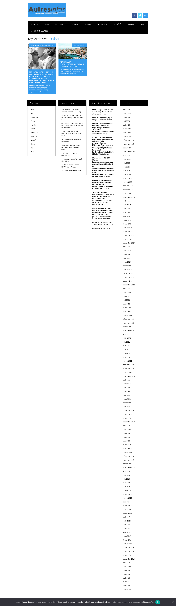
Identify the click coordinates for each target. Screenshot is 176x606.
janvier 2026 (127, 136)
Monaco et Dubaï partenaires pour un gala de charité (72, 64)
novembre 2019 (128, 414)
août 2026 (126, 110)
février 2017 (127, 540)
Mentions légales (39, 31)
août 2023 (126, 247)
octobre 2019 (127, 418)
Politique (102, 24)
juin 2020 (126, 388)
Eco (32, 113)
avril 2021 (126, 350)
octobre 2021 (127, 327)
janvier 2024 (127, 228)
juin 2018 (126, 479)
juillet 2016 (127, 567)
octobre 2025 (127, 148)
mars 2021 (127, 353)
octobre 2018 (127, 464)
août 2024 (126, 201)
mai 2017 (126, 528)
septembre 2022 (129, 285)
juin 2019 (126, 433)
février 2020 (127, 403)
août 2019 (126, 426)
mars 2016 (127, 582)
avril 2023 (126, 258)
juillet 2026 (127, 113)
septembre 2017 (129, 513)
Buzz (46, 24)
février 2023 (127, 266)
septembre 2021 (129, 330)
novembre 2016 (128, 551)
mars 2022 (127, 308)
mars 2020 (127, 399)
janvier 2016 (127, 589)
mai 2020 (126, 391)
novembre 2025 (128, 144)
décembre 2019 (128, 411)
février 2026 (127, 133)
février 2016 (127, 586)
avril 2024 (126, 216)
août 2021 (126, 334)
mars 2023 (127, 262)
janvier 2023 (127, 270)
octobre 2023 (127, 239)
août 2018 (126, 471)
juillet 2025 (127, 159)
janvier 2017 (127, 544)
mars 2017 (127, 536)
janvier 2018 (127, 498)
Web (142, 24)
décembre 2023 (128, 232)
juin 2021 (126, 342)
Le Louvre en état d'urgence (71, 171)
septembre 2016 (129, 559)
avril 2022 (126, 304)
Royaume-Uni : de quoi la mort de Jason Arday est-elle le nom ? (72, 118)
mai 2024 (126, 213)
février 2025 (127, 178)
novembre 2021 (128, 323)
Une (49, 45)
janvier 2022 (127, 315)
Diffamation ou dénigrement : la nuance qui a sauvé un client (71, 147)
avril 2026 (126, 125)
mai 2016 (126, 574)
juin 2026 (126, 117)
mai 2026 (126, 121)
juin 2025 (126, 163)
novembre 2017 (128, 506)
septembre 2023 (129, 243)
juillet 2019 (127, 429)
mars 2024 (127, 220)
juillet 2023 (127, 251)
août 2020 (126, 380)
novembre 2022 (128, 277)
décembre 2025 (128, 140)
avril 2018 (126, 487)
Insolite (38, 45)
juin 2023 (126, 254)
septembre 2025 (129, 152)
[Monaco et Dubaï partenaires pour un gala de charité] (72, 59)
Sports (130, 24)
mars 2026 (127, 129)
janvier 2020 (127, 407)
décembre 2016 (128, 548)
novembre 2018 (128, 460)
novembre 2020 (128, 369)
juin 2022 (126, 296)
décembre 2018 (128, 456)
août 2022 (126, 289)
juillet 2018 (127, 475)
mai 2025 (126, 167)
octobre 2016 (127, 555)
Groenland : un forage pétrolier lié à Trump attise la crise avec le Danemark (72, 126)
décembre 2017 (128, 502)
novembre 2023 (128, 235)
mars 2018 (127, 490)
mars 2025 (127, 174)
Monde (88, 24)
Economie (60, 24)
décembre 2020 (128, 365)
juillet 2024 (127, 205)
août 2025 (126, 155)
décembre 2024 (128, 186)
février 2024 (127, 224)
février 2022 (127, 311)
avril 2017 (126, 532)
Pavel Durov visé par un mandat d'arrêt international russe (71, 133)
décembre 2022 (128, 273)
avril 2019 (126, 441)
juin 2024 (126, 209)
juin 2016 (126, 570)
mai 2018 (126, 483)
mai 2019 (126, 437)
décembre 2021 (128, 319)
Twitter (140, 15)
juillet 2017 (127, 521)
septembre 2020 (129, 376)
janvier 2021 (127, 361)
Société (117, 24)
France (75, 24)
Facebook (134, 15)
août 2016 (126, 563)
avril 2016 (126, 578)
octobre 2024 (127, 193)
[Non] (172, 602)
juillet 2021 (127, 338)
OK (158, 602)
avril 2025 (126, 171)
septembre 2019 (129, 422)
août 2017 (126, 517)
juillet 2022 (127, 292)
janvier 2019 (127, 452)
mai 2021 (126, 346)
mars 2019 (127, 445)
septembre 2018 (129, 467)
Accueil (34, 24)
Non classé (35, 133)
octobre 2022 (127, 281)
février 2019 (127, 448)
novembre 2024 (128, 190)
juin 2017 (126, 525)
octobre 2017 (127, 509)
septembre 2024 (129, 197)
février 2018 (127, 494)
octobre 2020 (127, 372)
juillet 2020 (127, 384)
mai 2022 (126, 300)
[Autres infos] (47, 16)
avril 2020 (126, 395)
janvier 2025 (127, 182)
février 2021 (127, 357)
